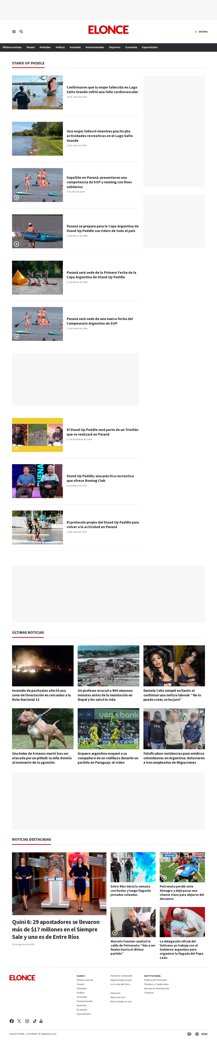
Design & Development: (204, 1034)
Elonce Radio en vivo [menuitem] (121, 1001)
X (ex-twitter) (19, 1021)
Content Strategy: (189, 1034)
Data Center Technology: (196, 1034)
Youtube (41, 1021)
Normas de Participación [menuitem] (156, 988)
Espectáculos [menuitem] (149, 47)
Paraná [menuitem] (31, 47)
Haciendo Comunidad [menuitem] (121, 976)
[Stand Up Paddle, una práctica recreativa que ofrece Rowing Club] (37, 481)
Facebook (12, 1021)
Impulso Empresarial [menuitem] (121, 980)
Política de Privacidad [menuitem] (155, 980)
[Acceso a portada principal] (108, 29)
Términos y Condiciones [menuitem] (156, 984)
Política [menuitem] (60, 47)
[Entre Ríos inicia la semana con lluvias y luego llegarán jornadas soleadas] (133, 867)
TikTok (35, 1021)
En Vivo (203, 32)
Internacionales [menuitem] (95, 47)
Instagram (27, 1021)
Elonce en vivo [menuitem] (118, 997)
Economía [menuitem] (131, 47)
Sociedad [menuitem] (75, 47)
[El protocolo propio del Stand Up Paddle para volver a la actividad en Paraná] (37, 527)
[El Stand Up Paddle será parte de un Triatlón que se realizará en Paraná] (37, 435)
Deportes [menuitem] (114, 47)
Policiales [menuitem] (45, 47)
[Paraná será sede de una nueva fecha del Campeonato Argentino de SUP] (37, 324)
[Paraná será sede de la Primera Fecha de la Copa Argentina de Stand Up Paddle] (37, 278)
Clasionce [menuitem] (116, 993)
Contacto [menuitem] (149, 993)
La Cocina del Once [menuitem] (120, 984)
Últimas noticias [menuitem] (12, 47)
